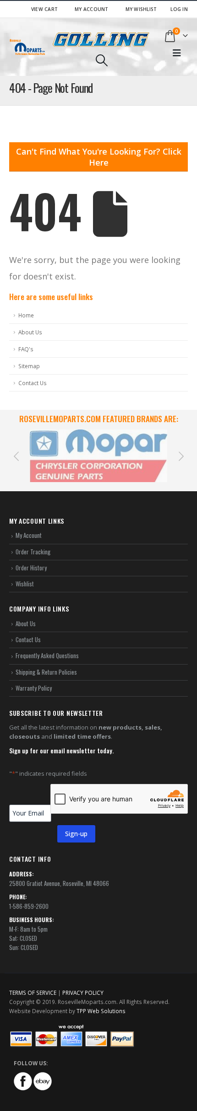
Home (26, 315)
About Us (30, 332)
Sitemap (29, 366)
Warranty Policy (34, 687)
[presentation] (16, 455)
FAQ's (25, 349)
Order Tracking (33, 551)
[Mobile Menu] (177, 53)
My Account (92, 9)
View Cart (44, 9)
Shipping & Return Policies (46, 671)
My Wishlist (141, 9)
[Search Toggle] (101, 60)
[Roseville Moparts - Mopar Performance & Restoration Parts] (27, 46)
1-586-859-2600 (29, 906)
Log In (179, 9)
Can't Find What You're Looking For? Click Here (98, 157)
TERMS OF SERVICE (32, 992)
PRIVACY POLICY (83, 992)
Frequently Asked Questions (47, 655)
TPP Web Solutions (101, 1010)
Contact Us (32, 382)
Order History (31, 567)
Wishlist (25, 583)
